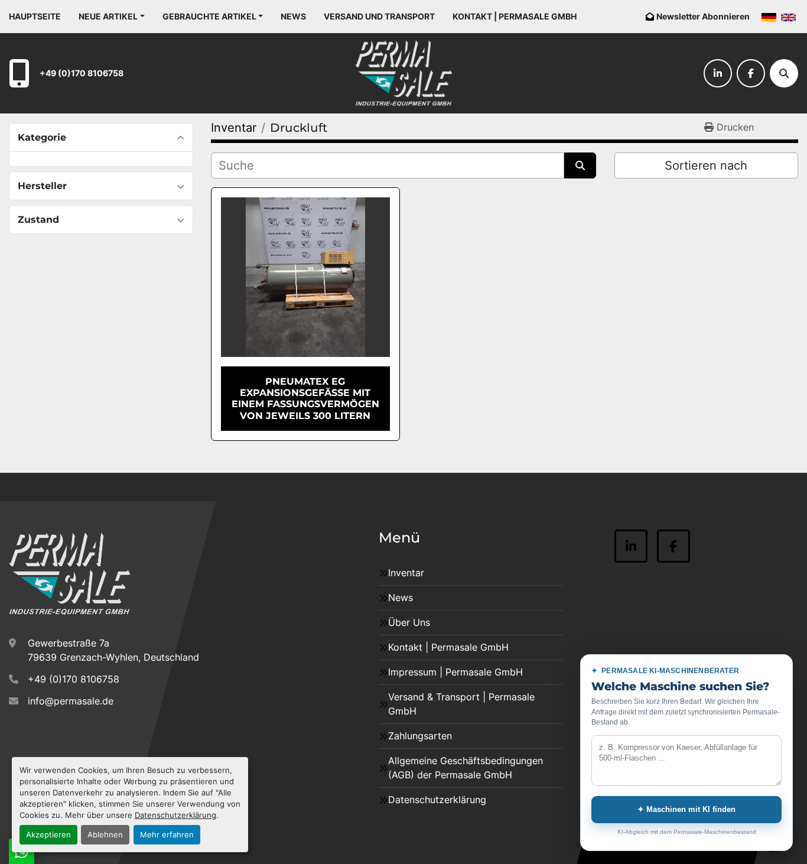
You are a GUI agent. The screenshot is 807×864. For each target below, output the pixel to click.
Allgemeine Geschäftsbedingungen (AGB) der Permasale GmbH (465, 768)
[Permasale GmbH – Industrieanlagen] (69, 574)
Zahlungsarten (420, 736)
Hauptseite (35, 16)
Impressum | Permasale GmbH (455, 672)
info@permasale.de (70, 701)
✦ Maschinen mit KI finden (686, 809)
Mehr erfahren (167, 834)
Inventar (406, 573)
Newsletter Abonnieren (703, 16)
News (293, 16)
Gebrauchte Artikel (209, 16)
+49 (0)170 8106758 (81, 73)
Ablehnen (105, 834)
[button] (112, 16)
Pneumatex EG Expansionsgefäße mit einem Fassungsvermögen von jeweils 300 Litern (305, 398)
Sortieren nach (706, 165)
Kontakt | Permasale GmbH (515, 16)
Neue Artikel (108, 16)
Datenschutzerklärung (175, 815)
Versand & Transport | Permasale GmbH (461, 704)
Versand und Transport (379, 16)
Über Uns (409, 622)
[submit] (580, 165)
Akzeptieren (48, 834)
